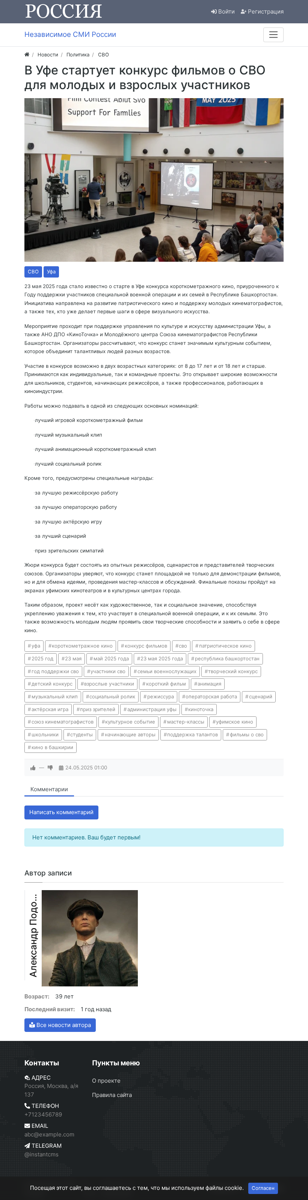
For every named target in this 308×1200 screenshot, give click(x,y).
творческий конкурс (233, 671)
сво (183, 646)
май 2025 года (111, 658)
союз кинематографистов (63, 722)
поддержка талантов (192, 734)
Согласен (263, 1188)
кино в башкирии (52, 747)
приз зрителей (97, 709)
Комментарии (49, 789)
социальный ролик (112, 696)
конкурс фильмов (146, 646)
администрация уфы (152, 709)
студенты (81, 734)
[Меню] (273, 34)
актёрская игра (50, 709)
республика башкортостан (227, 658)
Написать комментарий (61, 812)
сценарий (260, 696)
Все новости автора (63, 1025)
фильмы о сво (247, 734)
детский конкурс (52, 684)
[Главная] (26, 55)
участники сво (108, 671)
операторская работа (211, 696)
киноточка (200, 709)
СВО (33, 272)
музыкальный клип (55, 696)
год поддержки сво (55, 671)
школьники (45, 734)
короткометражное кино (82, 646)
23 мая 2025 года (161, 658)
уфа (36, 646)
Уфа (51, 272)
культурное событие (130, 722)
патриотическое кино (225, 646)
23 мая (73, 658)
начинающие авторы (130, 734)
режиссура (160, 696)
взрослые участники (109, 684)
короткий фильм (166, 684)
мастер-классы (185, 722)
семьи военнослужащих (166, 671)
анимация (209, 684)
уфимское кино (234, 722)
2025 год (42, 658)
